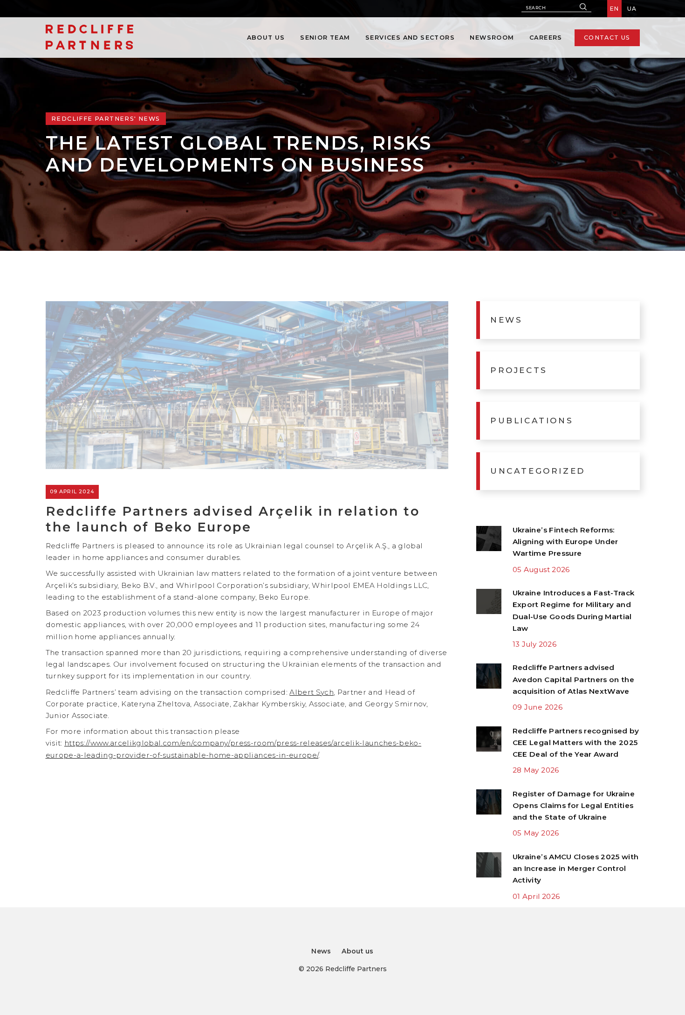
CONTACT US (607, 37)
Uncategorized (537, 471)
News (506, 320)
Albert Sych (311, 692)
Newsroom (492, 37)
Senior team (325, 37)
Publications (531, 420)
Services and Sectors (410, 37)
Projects (519, 370)
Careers (545, 37)
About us (266, 37)
